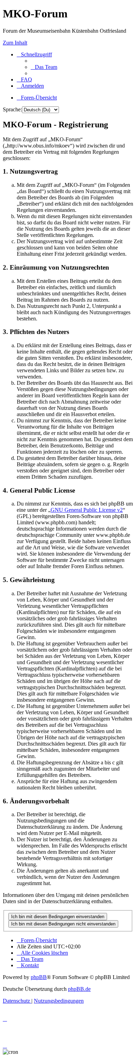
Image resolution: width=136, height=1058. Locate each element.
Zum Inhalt (15, 43)
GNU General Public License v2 (87, 510)
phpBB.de (79, 989)
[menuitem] (44, 67)
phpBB (39, 977)
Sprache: (12, 109)
